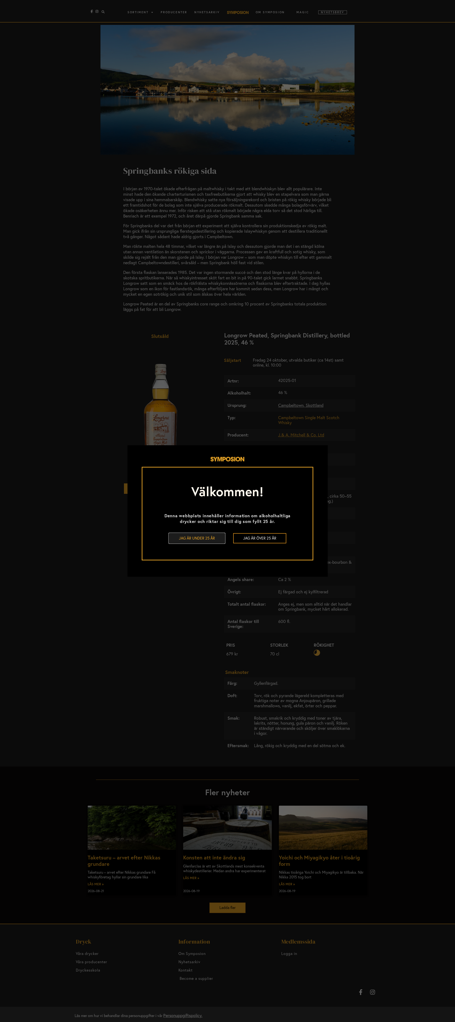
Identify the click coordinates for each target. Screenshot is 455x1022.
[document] (227, 511)
